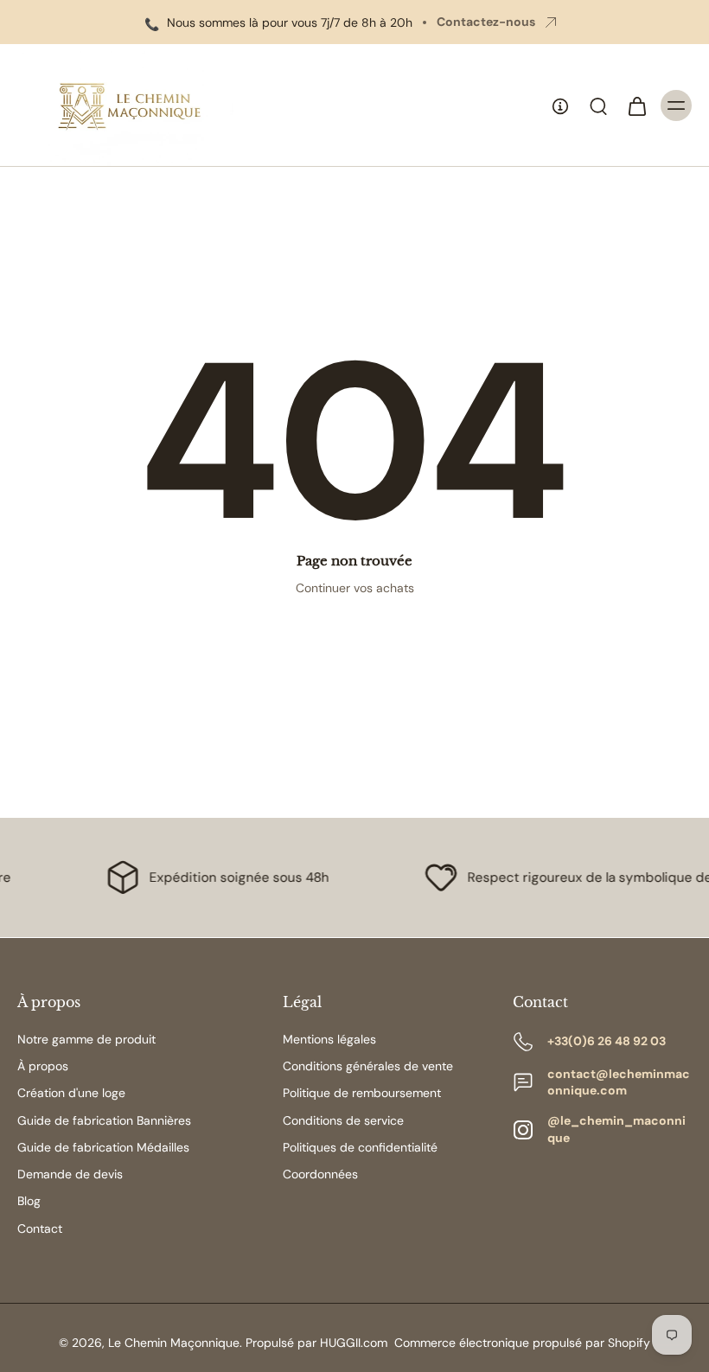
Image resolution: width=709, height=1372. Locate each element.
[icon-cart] (636, 105)
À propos (42, 1066)
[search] (598, 105)
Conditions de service (343, 1120)
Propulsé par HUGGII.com (316, 1342)
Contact (39, 1228)
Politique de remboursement (362, 1093)
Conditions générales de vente (368, 1066)
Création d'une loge (71, 1093)
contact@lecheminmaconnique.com (618, 1082)
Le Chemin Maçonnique (174, 1342)
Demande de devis (70, 1174)
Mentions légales (329, 1039)
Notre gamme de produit (86, 1039)
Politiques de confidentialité (360, 1147)
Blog (29, 1201)
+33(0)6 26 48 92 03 (606, 1041)
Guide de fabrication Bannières (104, 1120)
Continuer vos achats (355, 588)
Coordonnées (320, 1174)
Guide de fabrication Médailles (103, 1147)
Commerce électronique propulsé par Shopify (522, 1342)
